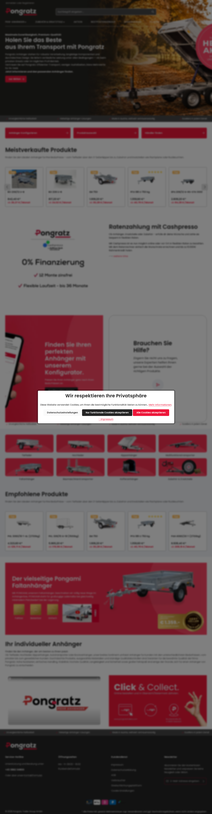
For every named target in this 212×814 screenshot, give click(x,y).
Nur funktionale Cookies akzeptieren (107, 412)
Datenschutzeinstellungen (62, 412)
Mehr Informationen (160, 404)
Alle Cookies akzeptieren (151, 412)
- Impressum (106, 419)
